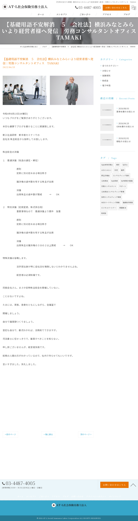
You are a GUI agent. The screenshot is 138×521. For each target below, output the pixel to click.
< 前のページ (10, 434)
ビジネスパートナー (108, 208)
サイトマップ (115, 496)
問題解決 (122, 208)
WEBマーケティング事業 (110, 202)
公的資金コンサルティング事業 (112, 191)
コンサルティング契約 (121, 175)
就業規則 (106, 75)
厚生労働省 (105, 175)
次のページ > (85, 434)
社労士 (125, 164)
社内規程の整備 (126, 181)
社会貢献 (114, 181)
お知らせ (106, 70)
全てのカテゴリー (110, 65)
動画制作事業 (128, 202)
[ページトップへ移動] (133, 485)
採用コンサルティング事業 (111, 197)
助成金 (105, 80)
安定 (116, 170)
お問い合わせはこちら (116, 7)
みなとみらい (106, 170)
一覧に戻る (48, 434)
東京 (117, 164)
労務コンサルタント (108, 186)
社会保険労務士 (107, 164)
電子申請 (106, 85)
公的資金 (104, 181)
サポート (122, 186)
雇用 (122, 170)
